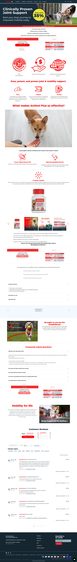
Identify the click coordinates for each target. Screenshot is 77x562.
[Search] (65, 1)
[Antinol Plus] (9, 1)
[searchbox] (14, 445)
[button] (44, 433)
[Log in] (68, 1)
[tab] (22, 39)
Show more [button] (47, 451)
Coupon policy (43, 26)
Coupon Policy (32, 554)
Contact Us (44, 1)
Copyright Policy (25, 554)
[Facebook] (6, 552)
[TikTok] (8, 552)
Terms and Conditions (10, 554)
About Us (36, 1)
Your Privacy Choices (62, 554)
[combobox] (27, 445)
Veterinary (24, 1)
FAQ (40, 1)
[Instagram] (10, 552)
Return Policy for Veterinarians (51, 554)
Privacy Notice (18, 554)
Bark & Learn (29, 1)
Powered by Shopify (54, 558)
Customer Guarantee (40, 554)
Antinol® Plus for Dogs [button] (30, 469)
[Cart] (70, 1)
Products (17, 1)
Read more (21, 467)
